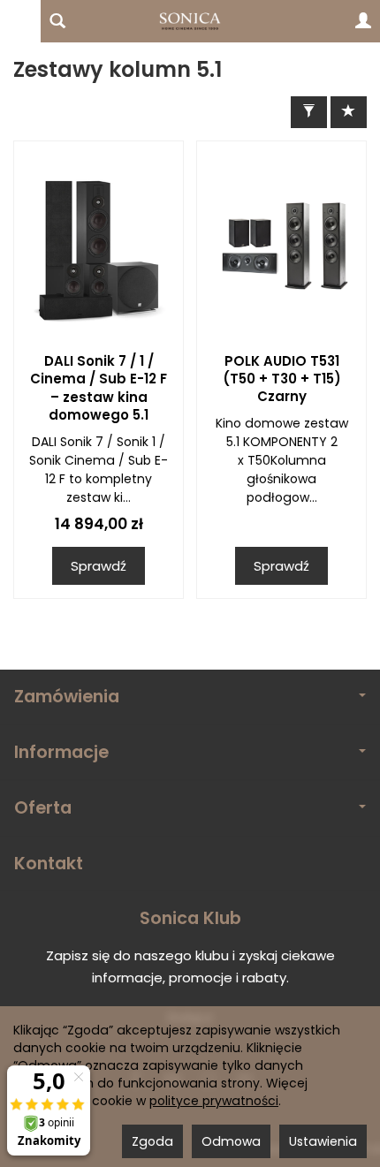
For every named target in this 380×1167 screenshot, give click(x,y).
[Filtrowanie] (309, 111)
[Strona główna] (190, 21)
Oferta (43, 808)
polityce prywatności (213, 1101)
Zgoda (152, 1141)
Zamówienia (66, 697)
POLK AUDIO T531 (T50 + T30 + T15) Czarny (282, 379)
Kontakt (48, 863)
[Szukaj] (57, 21)
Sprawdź (98, 566)
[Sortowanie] (349, 111)
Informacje (61, 752)
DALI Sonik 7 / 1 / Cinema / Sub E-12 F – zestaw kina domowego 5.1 (98, 388)
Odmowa (231, 1141)
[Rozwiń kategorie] (20, 21)
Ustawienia (323, 1141)
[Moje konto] (363, 21)
